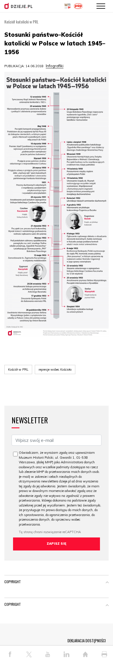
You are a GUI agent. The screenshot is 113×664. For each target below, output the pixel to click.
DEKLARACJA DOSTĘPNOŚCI (87, 640)
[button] (107, 583)
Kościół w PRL (18, 369)
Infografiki (54, 65)
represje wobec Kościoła (55, 369)
